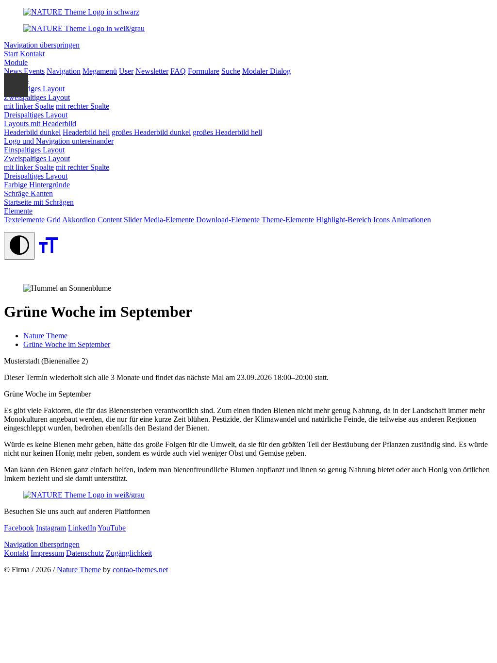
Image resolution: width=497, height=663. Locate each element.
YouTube (112, 528)
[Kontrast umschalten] (19, 246)
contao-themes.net (140, 569)
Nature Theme (79, 569)
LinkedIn (82, 528)
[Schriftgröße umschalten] (48, 254)
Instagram (51, 528)
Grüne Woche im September (66, 344)
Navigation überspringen (42, 45)
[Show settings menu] (16, 85)
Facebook (19, 528)
